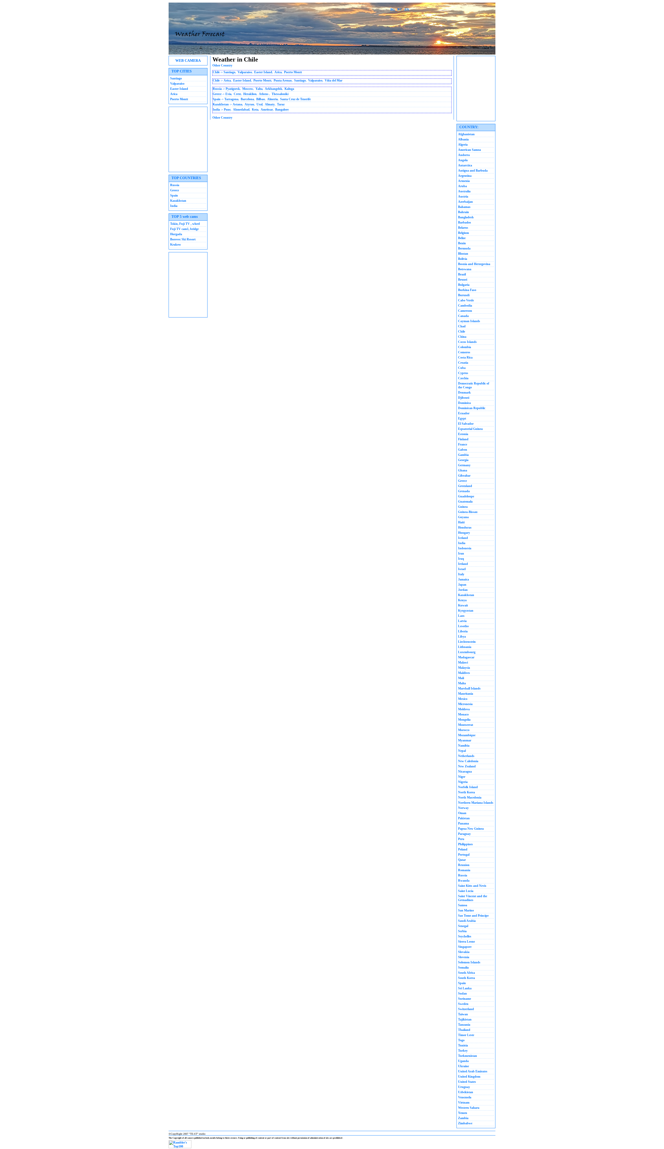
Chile (216, 72)
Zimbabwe (465, 1123)
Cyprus (463, 373)
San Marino (466, 910)
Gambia (463, 455)
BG (392, 9)
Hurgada (176, 234)
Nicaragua (465, 771)
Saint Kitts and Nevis (472, 886)
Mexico (462, 699)
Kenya (462, 600)
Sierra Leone (466, 941)
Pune (227, 109)
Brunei (462, 279)
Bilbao (260, 99)
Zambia (463, 1118)
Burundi (463, 295)
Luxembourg (466, 652)
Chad (462, 326)
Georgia (463, 460)
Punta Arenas (283, 80)
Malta (462, 683)
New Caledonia (468, 761)
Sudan (462, 993)
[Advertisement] (188, 139)
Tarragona (231, 99)
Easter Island (179, 89)
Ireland (463, 564)
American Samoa (469, 150)
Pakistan (464, 818)
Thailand (464, 1030)
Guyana (463, 517)
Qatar (462, 860)
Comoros (464, 352)
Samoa (462, 905)
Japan (462, 584)
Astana (237, 104)
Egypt (462, 418)
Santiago (176, 78)
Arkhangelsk (273, 89)
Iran (461, 553)
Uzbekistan (465, 1092)
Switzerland (466, 1009)
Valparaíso (177, 83)
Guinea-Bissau (468, 512)
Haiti (461, 522)
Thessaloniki (280, 94)
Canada (463, 316)
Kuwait (463, 605)
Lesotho (463, 626)
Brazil (462, 274)
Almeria (272, 99)
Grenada (464, 491)
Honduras (465, 527)
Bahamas (464, 207)
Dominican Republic (471, 408)
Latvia (462, 621)
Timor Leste (466, 1035)
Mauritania (465, 693)
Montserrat (465, 725)
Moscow (247, 89)
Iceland (463, 538)
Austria (463, 196)
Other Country (222, 65)
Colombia (464, 347)
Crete (237, 94)
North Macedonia (469, 797)
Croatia (463, 362)
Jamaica (463, 579)
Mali (461, 678)
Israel (462, 569)
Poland (462, 849)
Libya (462, 636)
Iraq (461, 558)
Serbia (462, 931)
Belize (462, 238)
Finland (463, 439)
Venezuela (464, 1097)
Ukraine (463, 1066)
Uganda (463, 1061)
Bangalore (282, 109)
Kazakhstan (178, 200)
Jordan (463, 590)
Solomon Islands (469, 962)
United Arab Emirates (472, 1071)
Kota (255, 109)
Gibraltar (464, 475)
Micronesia (465, 704)
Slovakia (463, 952)
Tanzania (464, 1024)
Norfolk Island (468, 787)
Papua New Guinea (471, 828)
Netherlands (466, 756)
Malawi (463, 662)
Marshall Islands (469, 688)
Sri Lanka (465, 988)
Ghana (462, 470)
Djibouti (463, 398)
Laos (461, 616)
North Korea (466, 792)
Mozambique (466, 735)
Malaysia (464, 668)
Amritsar (267, 109)
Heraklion (250, 94)
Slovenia (463, 957)
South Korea (466, 978)
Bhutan (463, 253)
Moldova (464, 709)
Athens (264, 94)
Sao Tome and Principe (473, 915)
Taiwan (463, 1014)
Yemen (462, 1113)
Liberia (463, 631)
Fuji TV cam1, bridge (184, 229)
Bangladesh (466, 217)
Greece (174, 190)
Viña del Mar (333, 80)
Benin (462, 243)
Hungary (464, 533)
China (462, 337)
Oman (462, 813)
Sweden (463, 1004)
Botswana (464, 269)
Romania (464, 870)
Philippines (465, 844)
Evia (228, 94)
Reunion (463, 865)
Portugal (463, 854)
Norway (463, 808)
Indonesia (464, 548)
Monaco (463, 714)
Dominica (464, 403)
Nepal (462, 751)
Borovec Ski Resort (183, 239)
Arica (173, 94)
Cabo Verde (466, 300)
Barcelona (247, 99)
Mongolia (464, 719)
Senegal (463, 926)
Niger (461, 777)
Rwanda (463, 880)
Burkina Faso (467, 290)
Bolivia (462, 259)
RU (399, 9)
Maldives (464, 673)
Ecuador (463, 413)
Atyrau (249, 104)
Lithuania (464, 647)
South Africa (466, 973)
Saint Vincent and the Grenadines (472, 898)
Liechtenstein (467, 642)
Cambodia (465, 305)
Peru (461, 839)
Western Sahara (468, 1108)
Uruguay (464, 1087)
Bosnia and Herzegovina (474, 264)
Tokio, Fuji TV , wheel (185, 224)
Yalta (258, 89)
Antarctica (465, 165)
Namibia (463, 745)
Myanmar (464, 740)
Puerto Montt (179, 99)
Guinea (463, 507)
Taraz (281, 104)
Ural (259, 104)
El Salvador (466, 423)
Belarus (463, 227)
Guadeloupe (466, 496)
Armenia (464, 181)
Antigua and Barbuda (473, 170)
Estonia (463, 434)
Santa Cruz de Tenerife (295, 99)
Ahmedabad (241, 109)
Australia (464, 191)
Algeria (463, 144)
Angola (463, 160)
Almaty (270, 104)
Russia (174, 185)
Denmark (464, 392)
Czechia (463, 378)
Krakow (175, 244)
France (462, 444)
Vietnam (463, 1102)
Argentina (465, 176)
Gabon (462, 449)
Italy (461, 574)
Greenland (465, 486)
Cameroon (465, 311)
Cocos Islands (467, 342)
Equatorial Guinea (470, 429)
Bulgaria (463, 285)
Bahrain (463, 212)
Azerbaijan (465, 202)
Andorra (464, 155)
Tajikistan (465, 1019)
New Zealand (467, 766)
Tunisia (463, 1045)
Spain (174, 195)
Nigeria (463, 782)
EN (407, 9)
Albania (463, 139)
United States (467, 1082)
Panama (463, 823)
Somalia (463, 967)
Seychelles (464, 936)
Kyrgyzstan (465, 610)
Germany (464, 465)
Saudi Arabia (467, 921)
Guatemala (465, 501)
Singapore (465, 947)
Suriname (464, 999)
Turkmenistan (467, 1056)
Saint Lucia (465, 891)
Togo (461, 1040)
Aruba (462, 186)
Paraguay (464, 834)
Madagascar (466, 657)
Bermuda (464, 248)
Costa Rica (465, 357)
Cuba (462, 368)
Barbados (464, 222)
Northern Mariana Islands (475, 803)
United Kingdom (469, 1076)
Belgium (463, 233)
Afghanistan (466, 134)
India (173, 206)
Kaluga (289, 89)
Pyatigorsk (233, 89)
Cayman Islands (469, 321)
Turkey (463, 1050)
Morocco (463, 730)
